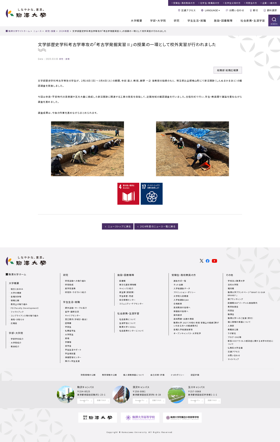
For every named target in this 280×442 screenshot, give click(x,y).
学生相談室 (70, 353)
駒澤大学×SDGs (127, 326)
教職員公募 (233, 329)
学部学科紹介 (17, 338)
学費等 (68, 342)
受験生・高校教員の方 (184, 275)
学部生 (68, 326)
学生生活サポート (73, 349)
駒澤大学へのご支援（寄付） (240, 318)
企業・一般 (269, 2)
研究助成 (69, 284)
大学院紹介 (16, 342)
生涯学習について (127, 323)
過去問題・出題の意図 (184, 318)
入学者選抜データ (182, 288)
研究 (177, 20)
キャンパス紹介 (126, 288)
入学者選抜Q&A (181, 299)
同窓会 (231, 310)
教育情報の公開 (109, 374)
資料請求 (272, 10)
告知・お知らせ (17, 319)
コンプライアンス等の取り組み (24, 315)
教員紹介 (15, 346)
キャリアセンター (73, 315)
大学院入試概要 (181, 296)
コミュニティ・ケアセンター (131, 303)
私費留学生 (70, 330)
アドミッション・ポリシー (185, 292)
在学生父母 (232, 2)
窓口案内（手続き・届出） (76, 319)
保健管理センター (73, 357)
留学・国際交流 (72, 311)
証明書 (68, 323)
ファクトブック (17, 311)
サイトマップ (233, 359)
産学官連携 (70, 288)
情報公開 (15, 300)
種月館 (231, 288)
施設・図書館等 (223, 20)
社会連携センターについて (131, 330)
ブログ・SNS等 (235, 337)
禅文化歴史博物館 (127, 284)
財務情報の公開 (88, 374)
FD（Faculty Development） (25, 308)
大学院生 (69, 334)
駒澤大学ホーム (17, 274)
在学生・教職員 (209, 2)
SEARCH (274, 24)
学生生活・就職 (196, 20)
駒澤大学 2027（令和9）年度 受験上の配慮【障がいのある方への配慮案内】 (196, 324)
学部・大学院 (158, 20)
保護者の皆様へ (181, 311)
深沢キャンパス (141, 387)
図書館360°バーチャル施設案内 (243, 302)
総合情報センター (127, 299)
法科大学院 (233, 284)
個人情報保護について (133, 374)
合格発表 (178, 303)
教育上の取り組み (19, 304)
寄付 (255, 10)
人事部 (231, 325)
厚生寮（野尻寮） (127, 292)
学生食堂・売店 (126, 296)
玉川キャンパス (196, 387)
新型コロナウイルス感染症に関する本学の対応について (250, 342)
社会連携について (127, 319)
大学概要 (136, 20)
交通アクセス (188, 10)
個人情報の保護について (239, 321)
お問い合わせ (236, 10)
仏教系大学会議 (235, 347)
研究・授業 (64, 59)
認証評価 (195, 374)
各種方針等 (16, 296)
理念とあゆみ (17, 289)
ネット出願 (178, 284)
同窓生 (251, 2)
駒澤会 (231, 314)
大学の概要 (16, 292)
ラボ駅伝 (232, 333)
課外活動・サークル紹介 (76, 307)
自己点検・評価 (157, 374)
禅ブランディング (235, 299)
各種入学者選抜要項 (183, 329)
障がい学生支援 (72, 361)
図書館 (122, 280)
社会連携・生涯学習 (252, 20)
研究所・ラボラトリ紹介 (75, 292)
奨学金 (68, 345)
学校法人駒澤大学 (236, 280)
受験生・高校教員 (184, 2)
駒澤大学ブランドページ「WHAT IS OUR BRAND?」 (246, 294)
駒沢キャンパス (85, 387)
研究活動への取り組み (75, 280)
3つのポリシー (177, 374)
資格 (67, 338)
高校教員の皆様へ (182, 307)
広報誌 (14, 323)
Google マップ (84, 401)
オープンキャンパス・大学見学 (187, 333)
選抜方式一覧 (180, 280)
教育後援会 (233, 306)
